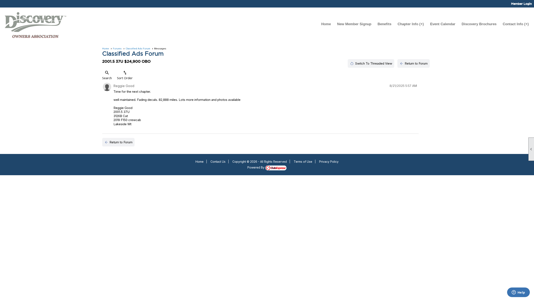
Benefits (384, 24)
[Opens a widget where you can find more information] (518, 293)
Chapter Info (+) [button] (411, 24)
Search (107, 75)
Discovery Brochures (479, 24)
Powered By (256, 167)
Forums (117, 48)
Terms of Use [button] (303, 161)
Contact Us (217, 161)
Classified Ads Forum (138, 48)
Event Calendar (442, 24)
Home (326, 24)
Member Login (521, 3)
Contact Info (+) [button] (516, 24)
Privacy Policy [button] (329, 161)
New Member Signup (354, 24)
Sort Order (125, 75)
